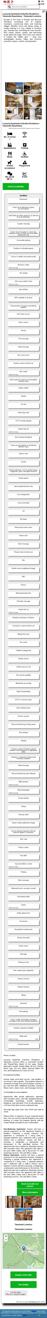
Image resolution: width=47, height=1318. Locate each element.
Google (34, 1311)
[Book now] (43, 11)
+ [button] (6, 1236)
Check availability (16, 187)
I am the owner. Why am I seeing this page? (16, 1293)
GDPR (25, 1315)
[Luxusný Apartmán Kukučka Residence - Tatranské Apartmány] (14, 88)
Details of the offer (23, 1275)
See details (23, 1285)
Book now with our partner (30, 1185)
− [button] (6, 1239)
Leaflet (30, 1268)
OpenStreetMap (39, 1268)
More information (30, 1192)
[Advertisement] (23, 62)
